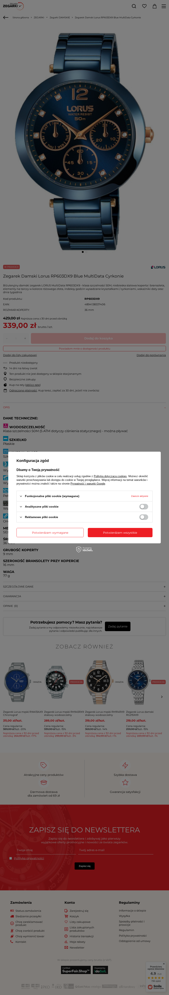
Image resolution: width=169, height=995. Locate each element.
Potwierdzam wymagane (50, 532)
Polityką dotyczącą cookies (110, 476)
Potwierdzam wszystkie (120, 532)
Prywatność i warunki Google (87, 483)
